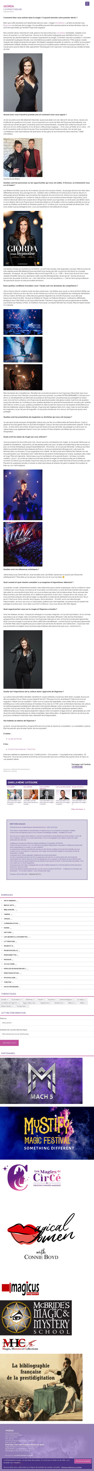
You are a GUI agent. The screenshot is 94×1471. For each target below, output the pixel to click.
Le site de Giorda (15, 739)
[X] (81, 767)
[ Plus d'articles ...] (78, 809)
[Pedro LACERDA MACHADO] (47, 791)
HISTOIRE (7, 932)
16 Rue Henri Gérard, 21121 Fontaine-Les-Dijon (13, 1434)
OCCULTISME (9, 964)
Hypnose (14, 771)
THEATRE (7, 982)
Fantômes (30, 999)
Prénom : (3, 1018)
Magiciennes (45, 1003)
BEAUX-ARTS (9, 905)
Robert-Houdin (7, 1006)
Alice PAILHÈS (28, 787)
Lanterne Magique (66, 999)
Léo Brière (61, 33)
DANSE (6, 928)
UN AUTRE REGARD (11, 987)
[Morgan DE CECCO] (79, 791)
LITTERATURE (9, 941)
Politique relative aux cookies (71, 1467)
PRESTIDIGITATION (11, 973)
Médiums (72, 1003)
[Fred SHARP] (14, 791)
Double (4, 999)
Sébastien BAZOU (35, 874)
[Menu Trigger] (87, 4)
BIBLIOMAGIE (9, 910)
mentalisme (59, 23)
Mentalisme (59, 1003)
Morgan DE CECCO (77, 787)
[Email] (78, 767)
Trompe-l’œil (22, 1006)
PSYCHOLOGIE (9, 978)
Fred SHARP (11, 787)
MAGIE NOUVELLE (11, 950)
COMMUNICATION (11, 923)
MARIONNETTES (10, 955)
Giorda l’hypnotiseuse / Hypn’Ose (21, 749)
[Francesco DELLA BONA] (63, 791)
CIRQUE (7, 919)
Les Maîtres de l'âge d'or (10, 1003)
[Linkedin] (76, 767)
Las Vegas (81, 999)
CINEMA (7, 914)
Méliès (83, 1003)
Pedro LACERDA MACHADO (44, 787)
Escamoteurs (17, 999)
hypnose (7, 25)
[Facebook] (73, 767)
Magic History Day (30, 1003)
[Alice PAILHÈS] (31, 791)
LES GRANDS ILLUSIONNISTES (15, 937)
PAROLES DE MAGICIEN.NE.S (21, 769)
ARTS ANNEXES (10, 900)
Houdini (41, 999)
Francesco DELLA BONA (63, 787)
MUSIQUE (7, 959)
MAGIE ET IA (8, 946)
